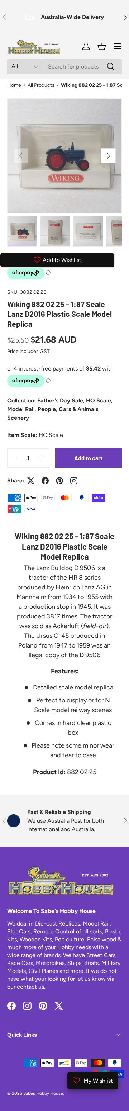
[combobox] (64, 66)
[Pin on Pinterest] (59, 481)
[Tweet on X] (31, 481)
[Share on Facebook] (45, 481)
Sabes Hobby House (43, 1093)
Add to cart (88, 458)
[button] (102, 46)
